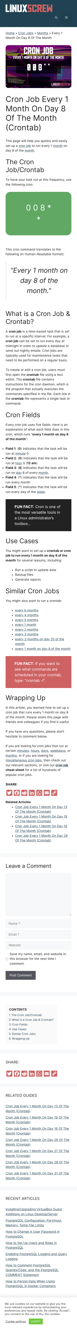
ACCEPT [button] (36, 1321)
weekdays (58, 751)
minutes (23, 751)
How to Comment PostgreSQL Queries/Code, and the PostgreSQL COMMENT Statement (32, 1270)
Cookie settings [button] (16, 1321)
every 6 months (26, 610)
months (11, 755)
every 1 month (25, 625)
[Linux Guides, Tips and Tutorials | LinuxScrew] (29, 8)
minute (20, 453)
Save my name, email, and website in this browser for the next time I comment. (38, 958)
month (58, 146)
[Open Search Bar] (56, 17)
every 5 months (26, 620)
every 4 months (26, 615)
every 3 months (26, 634)
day (19, 473)
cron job (25, 146)
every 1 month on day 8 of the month (42, 649)
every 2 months (26, 629)
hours (35, 751)
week (41, 492)
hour (18, 463)
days (44, 751)
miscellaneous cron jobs (24, 760)
